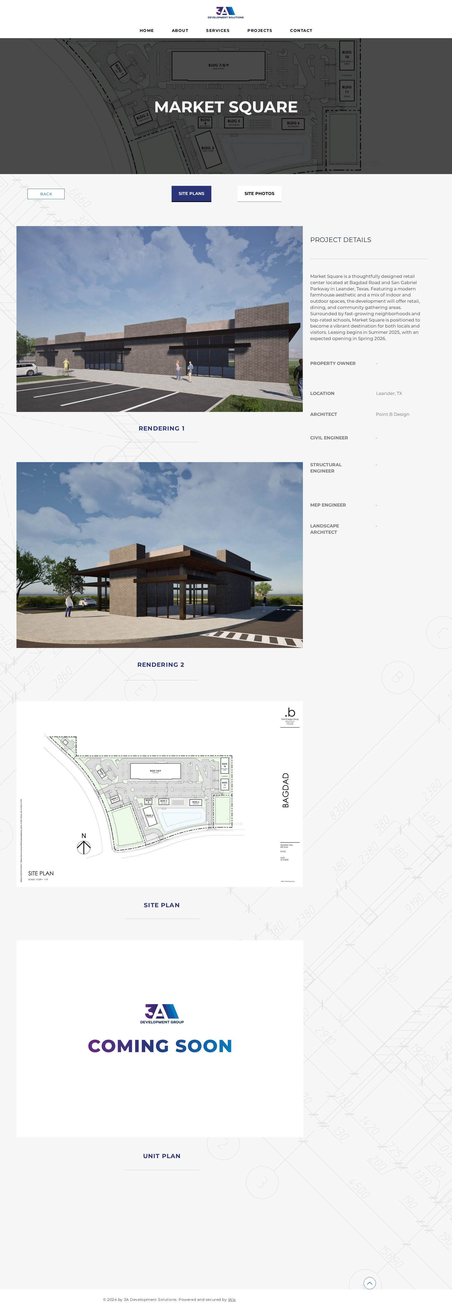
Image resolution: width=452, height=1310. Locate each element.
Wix (232, 1299)
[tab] (191, 194)
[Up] (370, 1283)
